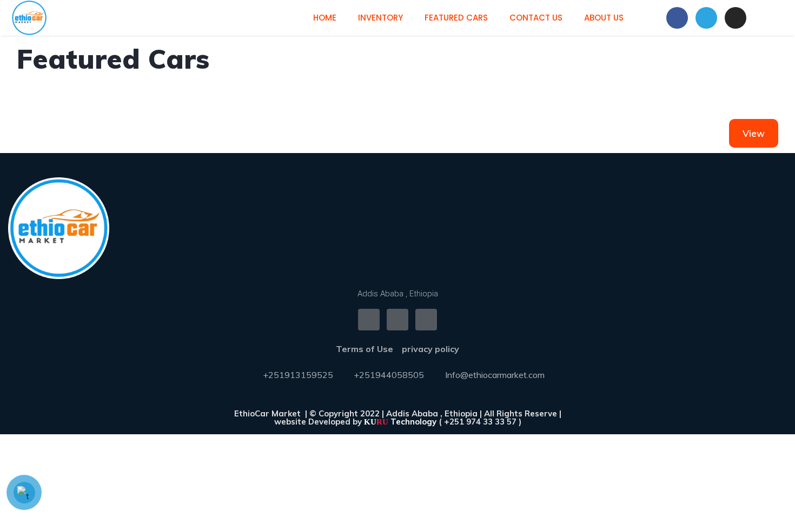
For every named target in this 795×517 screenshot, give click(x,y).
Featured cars (456, 17)
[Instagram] (735, 18)
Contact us (535, 17)
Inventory (380, 17)
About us (604, 17)
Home (324, 17)
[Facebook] (677, 18)
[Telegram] (706, 18)
